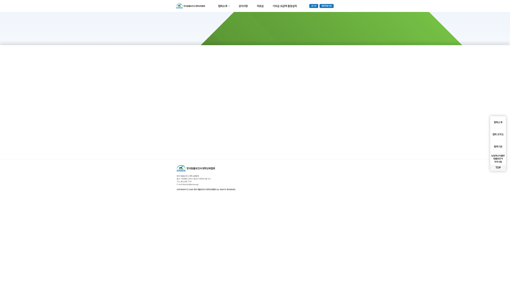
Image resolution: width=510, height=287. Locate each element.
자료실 (260, 6)
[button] (313, 6)
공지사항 (243, 6)
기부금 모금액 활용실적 (285, 6)
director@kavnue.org (190, 184)
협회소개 (222, 6)
